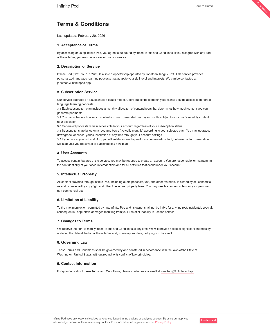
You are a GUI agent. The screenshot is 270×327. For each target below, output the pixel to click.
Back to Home (204, 6)
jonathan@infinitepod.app (74, 83)
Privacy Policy (163, 322)
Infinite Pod (68, 6)
